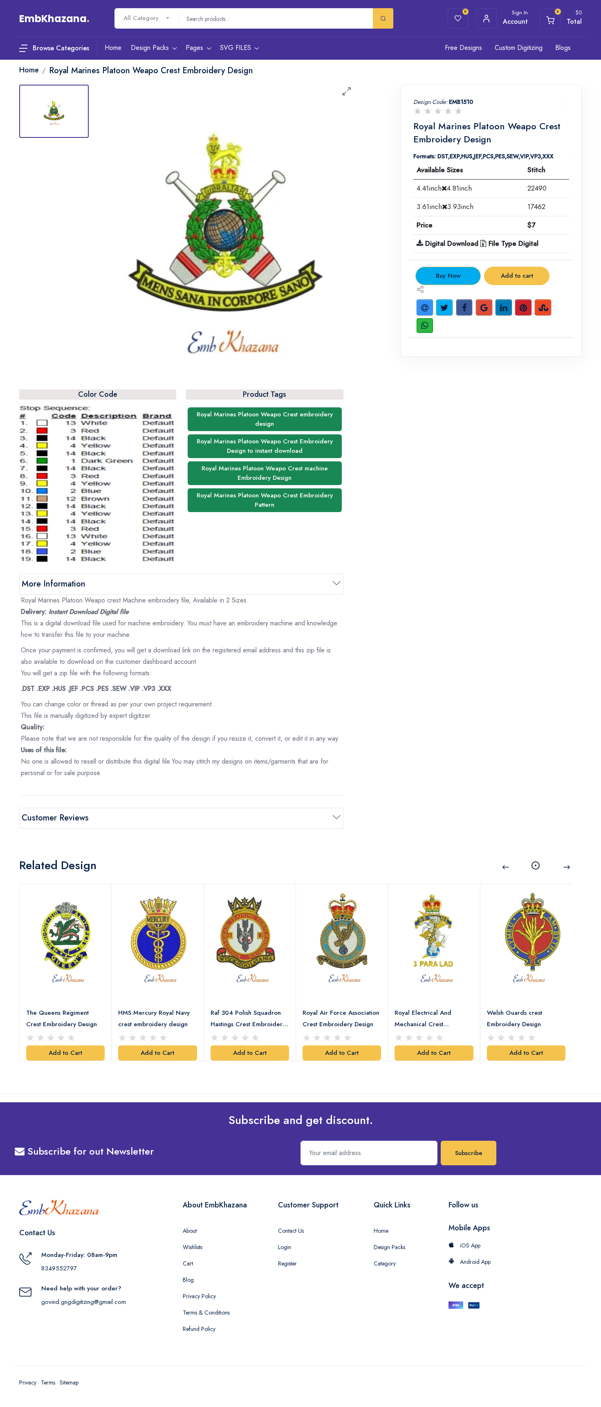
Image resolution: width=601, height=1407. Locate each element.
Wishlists (192, 1247)
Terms (48, 1382)
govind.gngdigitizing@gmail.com (83, 1301)
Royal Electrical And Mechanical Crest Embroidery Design (423, 1019)
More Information (53, 584)
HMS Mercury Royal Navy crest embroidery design (154, 1018)
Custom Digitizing (519, 47)
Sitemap (69, 1382)
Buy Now (448, 275)
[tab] (54, 111)
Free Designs (463, 47)
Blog (188, 1280)
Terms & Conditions (206, 1312)
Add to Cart (65, 1052)
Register (287, 1263)
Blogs (563, 47)
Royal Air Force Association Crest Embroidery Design (341, 1018)
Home (381, 1231)
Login (284, 1247)
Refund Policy (199, 1329)
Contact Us (291, 1231)
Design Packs (389, 1247)
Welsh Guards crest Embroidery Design (514, 1018)
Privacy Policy (199, 1296)
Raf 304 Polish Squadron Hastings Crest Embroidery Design (248, 1019)
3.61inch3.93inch (445, 206)
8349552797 (59, 1268)
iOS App (469, 1245)
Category (385, 1263)
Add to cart (517, 275)
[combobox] (146, 18)
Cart (188, 1263)
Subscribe (468, 1153)
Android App (474, 1262)
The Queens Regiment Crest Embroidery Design (61, 1018)
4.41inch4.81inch (444, 188)
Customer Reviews (55, 818)
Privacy (27, 1382)
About (190, 1231)
